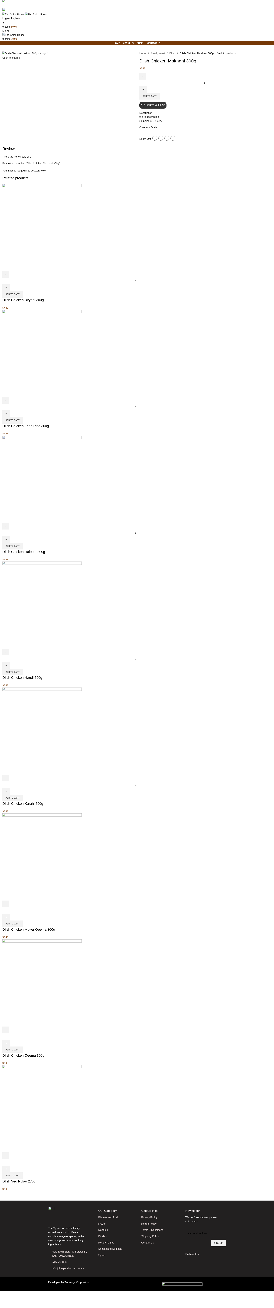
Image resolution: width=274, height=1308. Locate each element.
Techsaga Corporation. (77, 1282)
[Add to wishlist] (23, 267)
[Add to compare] (6, 267)
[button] (12, 294)
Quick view (15, 267)
